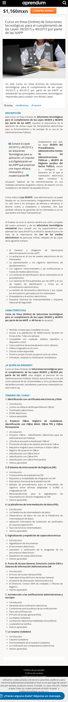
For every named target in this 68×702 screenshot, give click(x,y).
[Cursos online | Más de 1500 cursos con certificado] (34, 2)
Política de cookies (34, 673)
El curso (8, 105)
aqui (45, 685)
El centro (36, 105)
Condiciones (22, 105)
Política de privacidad (34, 670)
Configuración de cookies (34, 676)
